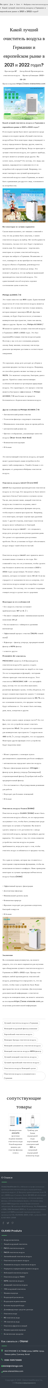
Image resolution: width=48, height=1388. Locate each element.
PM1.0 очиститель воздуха (14, 1248)
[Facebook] (3, 1223)
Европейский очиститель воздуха (18, 1034)
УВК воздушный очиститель (15, 1289)
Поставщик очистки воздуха (23, 337)
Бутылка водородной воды (14, 1305)
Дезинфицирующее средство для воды (18, 1309)
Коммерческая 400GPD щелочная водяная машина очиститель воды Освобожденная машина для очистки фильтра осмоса (15, 1141)
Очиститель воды (10, 1313)
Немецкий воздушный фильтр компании (20, 1028)
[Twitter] (8, 1223)
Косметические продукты (13, 1334)
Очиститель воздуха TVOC (14, 1277)
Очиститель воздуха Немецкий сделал (20, 1068)
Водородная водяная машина (15, 1301)
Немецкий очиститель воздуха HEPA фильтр (22, 1051)
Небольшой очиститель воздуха (16, 1273)
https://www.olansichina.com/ (31, 83)
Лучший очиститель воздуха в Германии (21, 1023)
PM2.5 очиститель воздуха (14, 1252)
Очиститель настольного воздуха (16, 1260)
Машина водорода (11, 1293)
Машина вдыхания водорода (15, 1330)
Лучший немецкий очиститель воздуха (20, 1057)
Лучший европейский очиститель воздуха (21, 1062)
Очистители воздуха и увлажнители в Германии (19, 1076)
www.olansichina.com (13, 1371)
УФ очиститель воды (12, 1322)
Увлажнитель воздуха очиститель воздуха (20, 1264)
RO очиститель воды (12, 1317)
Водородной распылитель (14, 1297)
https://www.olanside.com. (27, 1001)
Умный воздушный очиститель (15, 1244)
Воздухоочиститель (11, 1240)
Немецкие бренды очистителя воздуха (20, 1040)
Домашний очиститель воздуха (16, 1285)
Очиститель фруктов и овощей (15, 1326)
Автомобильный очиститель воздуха (18, 1256)
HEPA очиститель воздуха (14, 1281)
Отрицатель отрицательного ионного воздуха (21, 1268)
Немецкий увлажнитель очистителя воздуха (22, 1045)
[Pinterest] (12, 1223)
